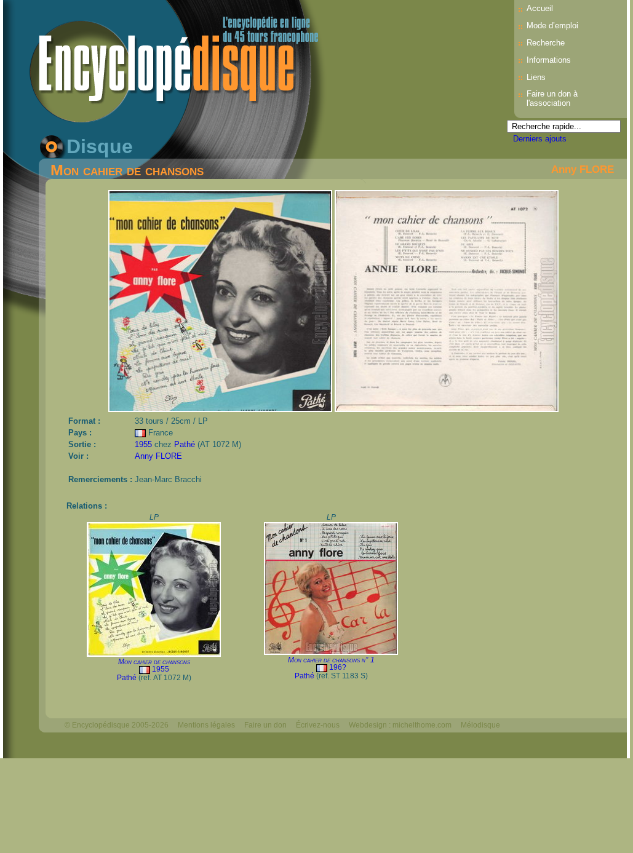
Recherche (546, 42)
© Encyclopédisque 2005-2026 (117, 725)
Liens (536, 77)
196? (337, 667)
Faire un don (265, 725)
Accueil (540, 8)
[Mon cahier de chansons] (221, 408)
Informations (549, 60)
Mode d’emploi (552, 25)
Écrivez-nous (318, 725)
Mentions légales (206, 725)
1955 (143, 444)
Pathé (184, 444)
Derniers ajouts (540, 138)
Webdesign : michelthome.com (400, 725)
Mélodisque (480, 725)
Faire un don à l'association (552, 98)
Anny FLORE (582, 169)
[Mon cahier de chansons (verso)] (447, 408)
